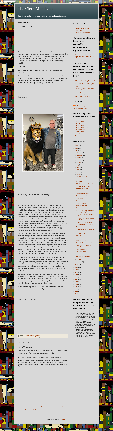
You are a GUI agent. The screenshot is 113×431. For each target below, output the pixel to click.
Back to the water (81, 238)
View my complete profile (80, 108)
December (80, 152)
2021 (76, 269)
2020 (76, 272)
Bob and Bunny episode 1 (82, 94)
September (80, 160)
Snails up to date (81, 191)
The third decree (79, 125)
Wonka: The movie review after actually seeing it (85, 211)
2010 (76, 291)
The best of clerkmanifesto (82, 32)
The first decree (79, 121)
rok (41, 337)
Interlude (78, 235)
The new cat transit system (83, 196)
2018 (76, 277)
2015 (76, 284)
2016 (76, 281)
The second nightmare (82, 179)
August (79, 162)
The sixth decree (79, 133)
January (79, 262)
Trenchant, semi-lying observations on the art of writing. (84, 89)
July (78, 165)
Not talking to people (82, 254)
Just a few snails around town (84, 193)
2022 (76, 267)
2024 (76, 150)
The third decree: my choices (83, 127)
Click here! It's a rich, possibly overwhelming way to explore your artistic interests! (84, 56)
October (79, 157)
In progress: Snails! (81, 200)
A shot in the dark (81, 240)
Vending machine (81, 203)
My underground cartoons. (82, 92)
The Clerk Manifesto (35, 8)
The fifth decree (79, 131)
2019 (76, 274)
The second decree (80, 123)
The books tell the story (82, 227)
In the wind (79, 208)
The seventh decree (80, 136)
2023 (76, 265)
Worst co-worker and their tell (84, 184)
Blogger (64, 419)
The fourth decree (80, 129)
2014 (76, 286)
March (79, 174)
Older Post (65, 406)
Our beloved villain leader (83, 256)
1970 (76, 294)
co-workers (25, 337)
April (78, 172)
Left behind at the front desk (84, 243)
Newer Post (21, 406)
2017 (76, 279)
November (80, 155)
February (79, 259)
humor (33, 337)
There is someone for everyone (85, 224)
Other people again (81, 249)
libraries (37, 337)
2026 (76, 145)
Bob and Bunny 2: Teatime (82, 96)
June (78, 167)
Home (43, 406)
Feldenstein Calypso (81, 106)
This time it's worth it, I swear (84, 222)
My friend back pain (81, 205)
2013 (76, 289)
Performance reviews (82, 188)
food (30, 337)
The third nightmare (81, 176)
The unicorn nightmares (83, 186)
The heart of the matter (82, 233)
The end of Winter (81, 251)
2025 (76, 148)
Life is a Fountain (79, 30)
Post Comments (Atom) (31, 409)
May (78, 169)
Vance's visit (79, 198)
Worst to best (80, 181)
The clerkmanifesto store (82, 28)
